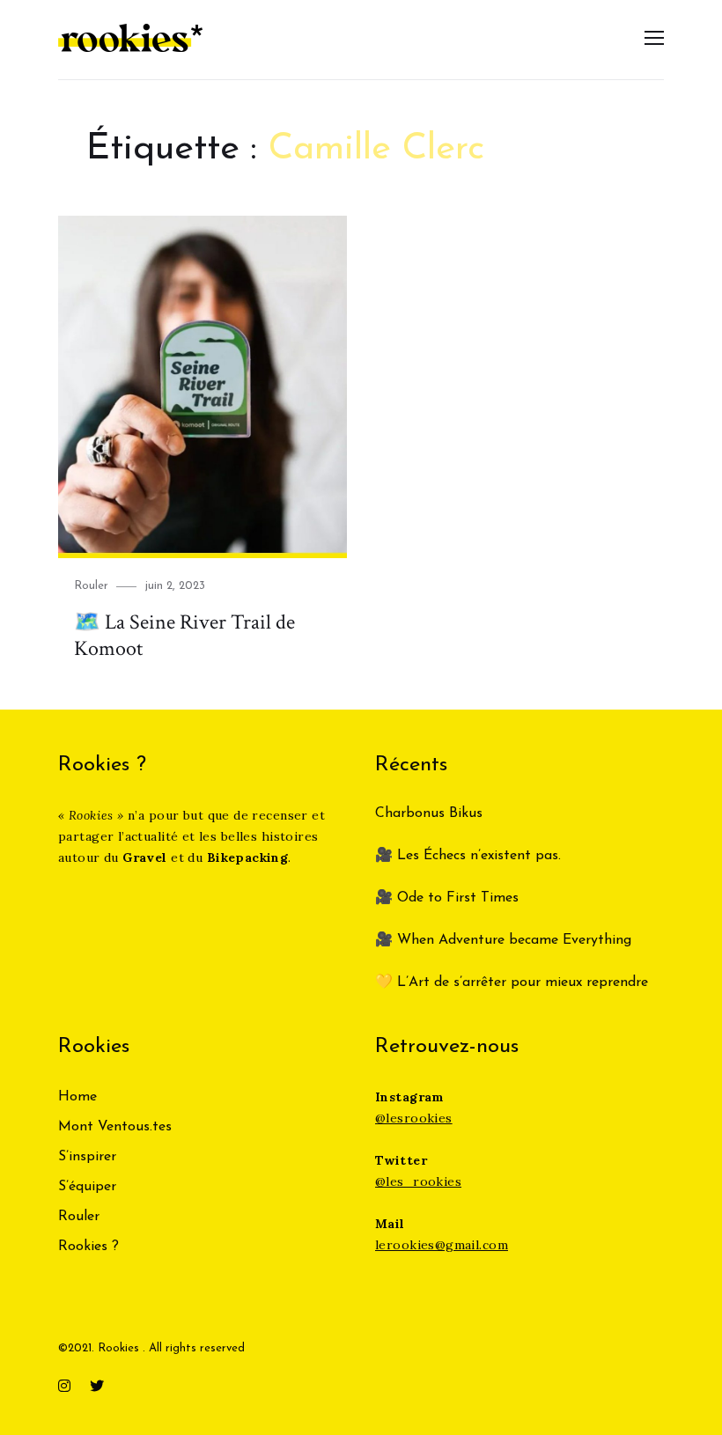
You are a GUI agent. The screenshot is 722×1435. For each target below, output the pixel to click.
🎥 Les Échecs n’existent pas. (468, 856)
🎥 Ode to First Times (447, 898)
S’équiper (87, 1187)
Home (77, 1097)
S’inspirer (87, 1157)
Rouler (91, 586)
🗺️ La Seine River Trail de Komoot (184, 635)
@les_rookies (418, 1181)
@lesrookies (414, 1118)
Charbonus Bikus (429, 813)
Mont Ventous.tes (115, 1127)
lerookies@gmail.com (441, 1245)
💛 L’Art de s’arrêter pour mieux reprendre (511, 982)
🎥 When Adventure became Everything (503, 940)
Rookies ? (88, 1247)
